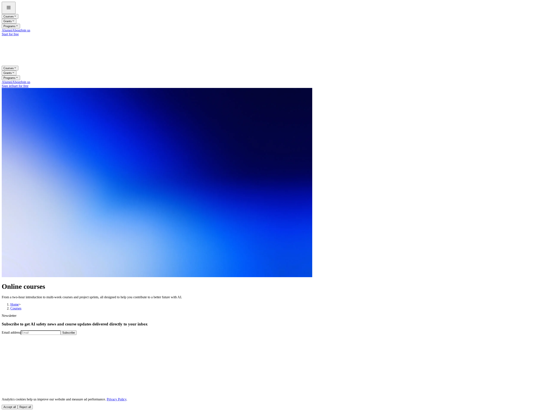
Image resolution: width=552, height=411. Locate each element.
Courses (8, 16)
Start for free (10, 34)
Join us (25, 30)
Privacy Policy (116, 399)
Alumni (7, 30)
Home (14, 304)
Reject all (25, 407)
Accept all (9, 407)
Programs (9, 26)
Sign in (6, 86)
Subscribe (68, 332)
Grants (7, 21)
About (16, 30)
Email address (11, 332)
